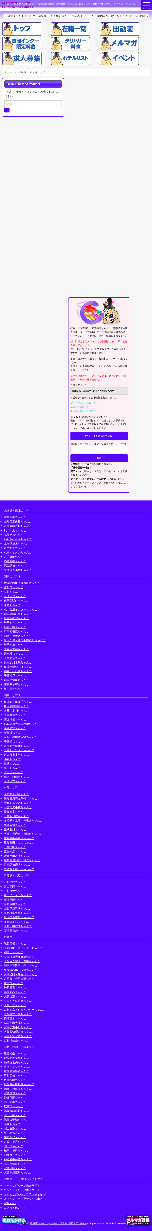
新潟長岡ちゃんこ (15, 899)
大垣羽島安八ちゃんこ (18, 803)
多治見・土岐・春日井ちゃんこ (23, 820)
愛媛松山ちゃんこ (15, 1053)
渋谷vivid (10, 1203)
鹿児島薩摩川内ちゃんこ (19, 1084)
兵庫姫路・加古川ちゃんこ (20, 974)
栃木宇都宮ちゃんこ (16, 618)
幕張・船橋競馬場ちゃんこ (20, 737)
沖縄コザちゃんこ (15, 1155)
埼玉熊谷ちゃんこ (15, 622)
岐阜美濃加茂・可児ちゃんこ (22, 860)
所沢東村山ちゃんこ (16, 706)
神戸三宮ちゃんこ (15, 987)
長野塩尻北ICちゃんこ (17, 922)
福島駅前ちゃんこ (15, 565)
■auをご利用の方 (79, 407)
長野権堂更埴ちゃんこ (18, 913)
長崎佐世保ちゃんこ (16, 1062)
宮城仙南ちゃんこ (15, 517)
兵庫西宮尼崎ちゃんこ (18, 1036)
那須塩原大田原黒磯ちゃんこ (22, 724)
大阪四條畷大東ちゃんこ (19, 1031)
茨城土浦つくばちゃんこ (19, 666)
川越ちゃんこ (12, 605)
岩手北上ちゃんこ (15, 548)
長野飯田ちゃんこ (15, 904)
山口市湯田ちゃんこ (16, 1164)
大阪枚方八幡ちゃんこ (18, 1014)
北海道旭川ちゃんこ (16, 543)
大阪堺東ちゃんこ (15, 996)
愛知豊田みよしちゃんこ (19, 842)
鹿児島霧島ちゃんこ (16, 1071)
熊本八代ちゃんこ (15, 1137)
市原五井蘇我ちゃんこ (18, 746)
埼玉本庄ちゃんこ (15, 644)
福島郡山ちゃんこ (15, 561)
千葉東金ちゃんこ (15, 658)
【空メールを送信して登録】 (99, 436)
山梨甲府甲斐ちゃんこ (18, 908)
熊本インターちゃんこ (18, 1067)
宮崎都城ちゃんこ (15, 1093)
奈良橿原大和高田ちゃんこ (20, 957)
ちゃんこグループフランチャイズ (25, 1194)
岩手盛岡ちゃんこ (15, 557)
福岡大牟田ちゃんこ (16, 1150)
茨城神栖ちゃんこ (15, 719)
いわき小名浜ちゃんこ (18, 539)
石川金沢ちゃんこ (15, 891)
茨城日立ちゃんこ (15, 781)
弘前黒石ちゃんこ (15, 535)
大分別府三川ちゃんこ (18, 1172)
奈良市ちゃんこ (13, 983)
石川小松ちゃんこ (15, 882)
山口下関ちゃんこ (15, 1115)
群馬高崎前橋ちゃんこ (18, 614)
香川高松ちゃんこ (15, 1075)
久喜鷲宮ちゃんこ (15, 715)
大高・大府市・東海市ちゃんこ (23, 834)
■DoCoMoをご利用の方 (83, 403)
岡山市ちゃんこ (13, 1146)
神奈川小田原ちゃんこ (18, 671)
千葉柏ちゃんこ (13, 741)
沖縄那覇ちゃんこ (15, 1097)
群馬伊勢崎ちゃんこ (16, 680)
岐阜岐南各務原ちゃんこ (19, 838)
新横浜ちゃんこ (13, 732)
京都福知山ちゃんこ (16, 1040)
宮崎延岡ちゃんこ (15, 1168)
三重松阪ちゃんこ (15, 847)
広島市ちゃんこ (13, 1106)
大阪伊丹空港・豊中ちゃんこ (22, 961)
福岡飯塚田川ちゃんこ (18, 1111)
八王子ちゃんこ (13, 772)
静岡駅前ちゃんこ (15, 825)
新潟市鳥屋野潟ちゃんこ (19, 917)
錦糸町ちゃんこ (13, 653)
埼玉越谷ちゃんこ (15, 689)
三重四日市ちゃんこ (16, 816)
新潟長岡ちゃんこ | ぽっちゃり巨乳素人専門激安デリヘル (58, 1223)
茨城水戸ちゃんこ (15, 596)
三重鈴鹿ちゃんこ (15, 851)
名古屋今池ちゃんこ (16, 794)
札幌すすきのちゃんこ (18, 552)
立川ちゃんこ (12, 592)
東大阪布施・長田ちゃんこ (20, 970)
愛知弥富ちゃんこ (15, 811)
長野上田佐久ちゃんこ (18, 926)
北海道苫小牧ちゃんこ (18, 570)
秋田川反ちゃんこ (15, 530)
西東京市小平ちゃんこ (18, 755)
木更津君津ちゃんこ (16, 649)
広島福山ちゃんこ (15, 1080)
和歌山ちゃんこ (13, 952)
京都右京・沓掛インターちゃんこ (25, 1009)
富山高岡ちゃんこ (15, 886)
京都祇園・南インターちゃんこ (23, 948)
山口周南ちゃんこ (15, 1102)
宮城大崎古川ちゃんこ (18, 526)
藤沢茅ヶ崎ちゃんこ (16, 684)
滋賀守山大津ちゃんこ (18, 1023)
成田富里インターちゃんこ (20, 609)
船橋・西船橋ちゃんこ (18, 777)
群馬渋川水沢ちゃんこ (18, 662)
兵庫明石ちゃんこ (15, 992)
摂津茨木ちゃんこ (15, 1018)
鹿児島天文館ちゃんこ (18, 1058)
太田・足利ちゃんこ (16, 710)
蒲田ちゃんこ (12, 768)
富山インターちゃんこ (18, 895)
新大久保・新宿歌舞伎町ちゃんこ (25, 640)
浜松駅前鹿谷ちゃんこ (18, 864)
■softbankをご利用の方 (83, 411)
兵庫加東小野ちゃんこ (18, 1027)
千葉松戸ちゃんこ (15, 675)
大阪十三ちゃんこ (15, 1005)
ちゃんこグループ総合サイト (22, 1185)
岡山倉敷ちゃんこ (15, 1128)
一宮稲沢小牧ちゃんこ (18, 807)
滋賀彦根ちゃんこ (15, 943)
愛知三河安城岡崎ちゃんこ (20, 798)
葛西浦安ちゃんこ (15, 728)
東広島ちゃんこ (13, 1133)
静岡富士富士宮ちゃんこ (19, 869)
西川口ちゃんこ (13, 587)
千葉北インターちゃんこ (19, 750)
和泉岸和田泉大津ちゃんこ (20, 965)
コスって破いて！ (15, 1207)
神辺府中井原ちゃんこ (18, 1159)
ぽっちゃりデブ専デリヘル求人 (23, 1198)
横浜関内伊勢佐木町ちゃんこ (22, 583)
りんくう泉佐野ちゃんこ (19, 1001)
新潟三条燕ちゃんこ (16, 930)
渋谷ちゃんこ (12, 763)
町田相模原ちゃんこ (16, 631)
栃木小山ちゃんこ (15, 627)
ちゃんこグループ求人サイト (22, 1190)
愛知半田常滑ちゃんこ (18, 856)
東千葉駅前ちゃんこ (16, 600)
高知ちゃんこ (12, 1124)
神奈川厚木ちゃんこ (16, 636)
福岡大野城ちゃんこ (16, 1119)
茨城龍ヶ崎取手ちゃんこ (19, 702)
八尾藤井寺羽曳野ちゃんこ (20, 978)
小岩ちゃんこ (12, 759)
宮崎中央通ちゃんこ (16, 1142)
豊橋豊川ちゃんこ (15, 829)
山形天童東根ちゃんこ (18, 521)
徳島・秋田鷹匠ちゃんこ (19, 1089)
